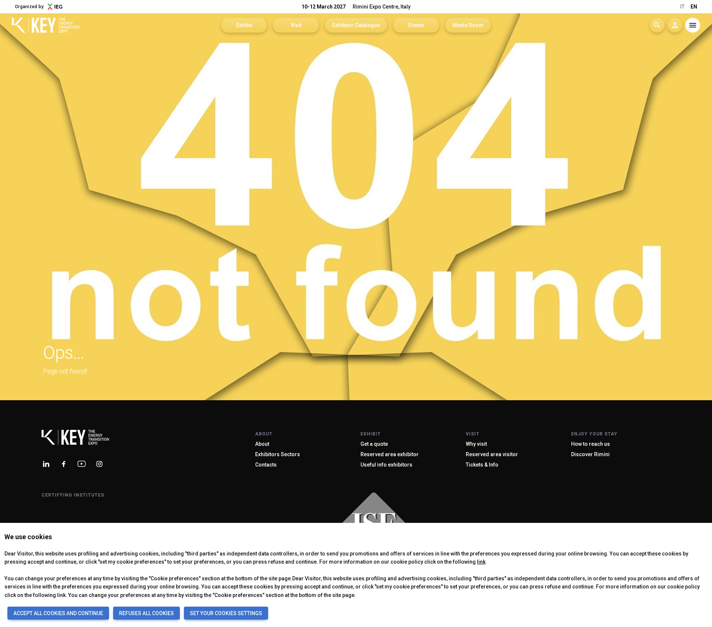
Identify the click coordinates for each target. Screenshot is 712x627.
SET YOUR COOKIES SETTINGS (226, 613)
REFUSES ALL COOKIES (146, 613)
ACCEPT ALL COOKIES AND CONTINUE (58, 613)
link (481, 562)
